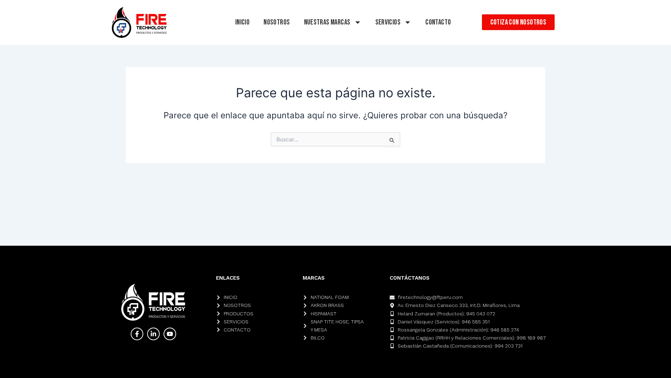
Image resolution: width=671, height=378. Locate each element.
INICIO (242, 22)
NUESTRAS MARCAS (327, 22)
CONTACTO (438, 22)
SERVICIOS (388, 22)
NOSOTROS (277, 22)
